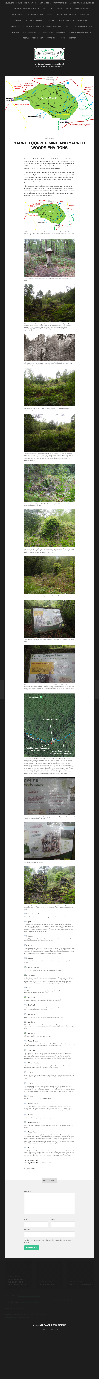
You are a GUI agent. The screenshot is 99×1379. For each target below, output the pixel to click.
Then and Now (37, 38)
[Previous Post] (2, 689)
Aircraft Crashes (60, 3)
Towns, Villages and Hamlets (80, 32)
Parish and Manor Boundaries (53, 32)
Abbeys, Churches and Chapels (77, 9)
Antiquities (44, 3)
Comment (27, 1191)
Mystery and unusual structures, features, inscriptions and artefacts (64, 26)
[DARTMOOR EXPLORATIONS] (49, 54)
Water (63, 38)
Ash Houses (47, 9)
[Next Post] (97, 689)
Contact (72, 38)
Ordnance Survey (30, 32)
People (26, 38)
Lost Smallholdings (80, 20)
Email (53, 1220)
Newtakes (15, 32)
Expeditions (84, 15)
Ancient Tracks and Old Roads (82, 3)
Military (29, 26)
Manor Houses (16, 26)
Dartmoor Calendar (35, 15)
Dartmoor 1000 (18, 15)
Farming (18, 20)
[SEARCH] (81, 38)
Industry (50, 20)
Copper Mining (30, 1169)
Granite (39, 20)
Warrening (51, 38)
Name (26, 1220)
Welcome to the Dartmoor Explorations (21, 3)
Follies (29, 20)
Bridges (58, 9)
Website (27, 1230)
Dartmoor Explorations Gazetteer (61, 15)
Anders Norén (53, 1330)
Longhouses (64, 20)
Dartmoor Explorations (52, 1325)
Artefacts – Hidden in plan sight (26, 9)
